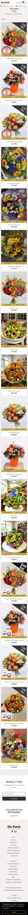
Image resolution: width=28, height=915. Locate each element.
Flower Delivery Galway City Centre (14, 890)
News (13, 877)
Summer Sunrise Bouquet (14, 266)
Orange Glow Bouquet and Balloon (14, 141)
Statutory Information (13, 853)
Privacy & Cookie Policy (13, 850)
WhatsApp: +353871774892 (14, 882)
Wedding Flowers (13, 869)
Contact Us (13, 845)
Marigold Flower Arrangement (14, 474)
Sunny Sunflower (14, 349)
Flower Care (13, 842)
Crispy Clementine (14, 308)
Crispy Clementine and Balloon (14, 58)
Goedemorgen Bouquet (14, 183)
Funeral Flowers (13, 872)
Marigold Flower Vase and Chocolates (14, 640)
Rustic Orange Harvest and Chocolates (14, 723)
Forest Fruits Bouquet (14, 557)
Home (13, 837)
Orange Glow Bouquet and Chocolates (14, 682)
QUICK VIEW (7, 55)
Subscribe (14, 799)
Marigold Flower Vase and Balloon (14, 100)
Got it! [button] (14, 912)
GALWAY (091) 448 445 (7, 6)
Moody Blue (14, 515)
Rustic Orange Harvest (14, 391)
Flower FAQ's (13, 866)
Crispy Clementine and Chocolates (14, 599)
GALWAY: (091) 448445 (13, 880)
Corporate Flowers (13, 874)
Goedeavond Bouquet (14, 225)
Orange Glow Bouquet (14, 432)
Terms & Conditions (13, 848)
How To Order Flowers (13, 864)
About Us (13, 840)
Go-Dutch (9, 14)
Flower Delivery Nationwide (13, 888)
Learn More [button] (5, 908)
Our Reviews (14, 856)
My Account (13, 861)
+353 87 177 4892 (22, 6)
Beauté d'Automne (14, 765)
